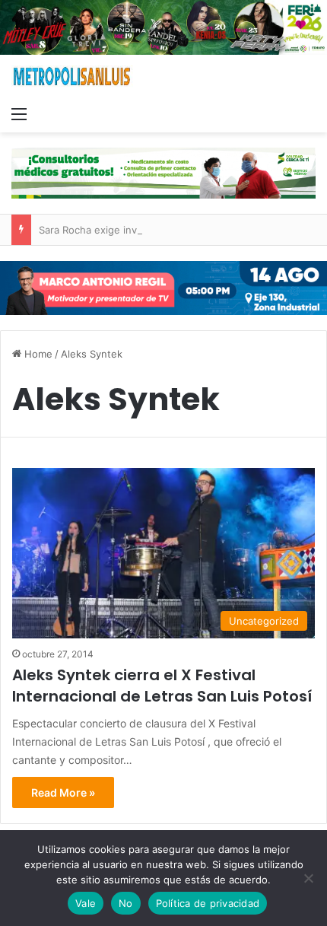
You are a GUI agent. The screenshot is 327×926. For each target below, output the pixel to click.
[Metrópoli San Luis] (72, 76)
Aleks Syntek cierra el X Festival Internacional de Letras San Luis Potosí (162, 685)
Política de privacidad (208, 903)
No (126, 903)
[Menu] (19, 113)
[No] (308, 878)
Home (36, 354)
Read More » (63, 792)
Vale (85, 903)
